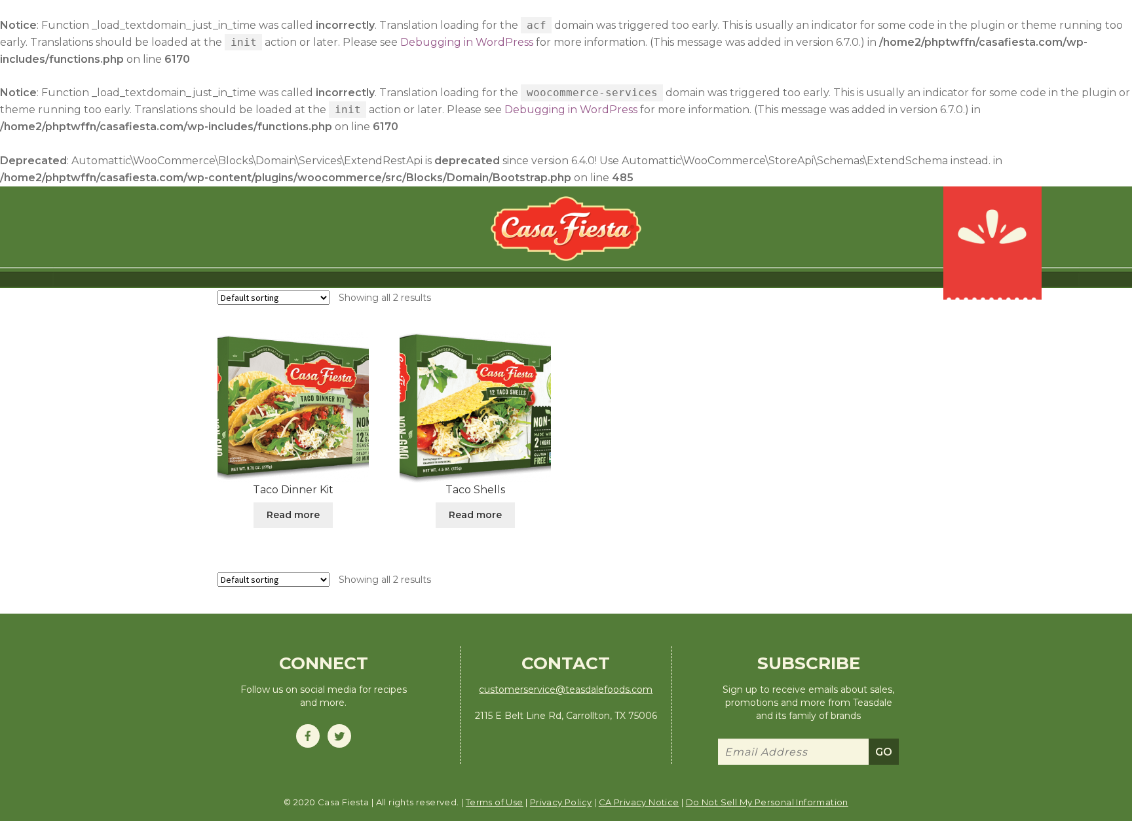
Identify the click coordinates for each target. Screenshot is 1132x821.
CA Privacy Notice (639, 802)
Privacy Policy (561, 802)
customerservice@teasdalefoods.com (565, 689)
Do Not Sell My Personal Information (767, 802)
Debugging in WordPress (466, 42)
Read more (293, 515)
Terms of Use (494, 802)
